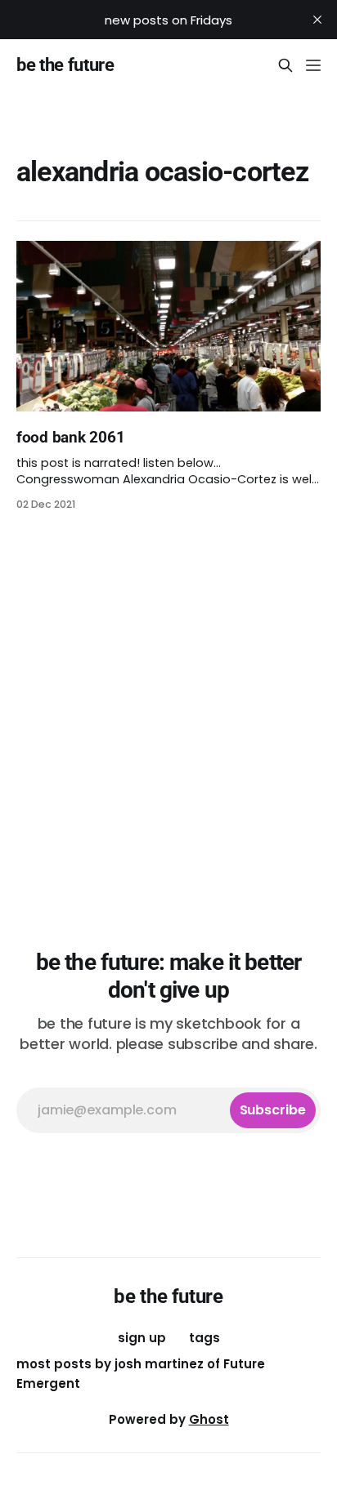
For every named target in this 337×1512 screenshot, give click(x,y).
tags (204, 1337)
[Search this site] (285, 65)
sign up (142, 1337)
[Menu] (313, 65)
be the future (65, 65)
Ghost (209, 1419)
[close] (317, 20)
